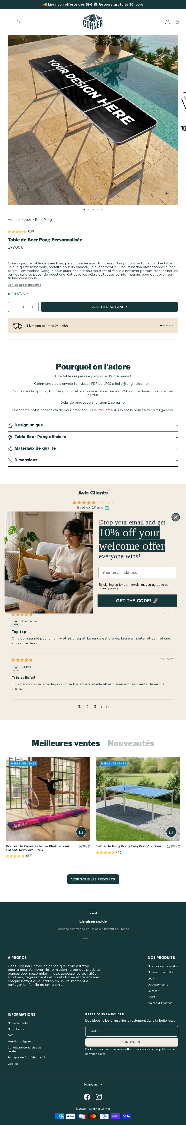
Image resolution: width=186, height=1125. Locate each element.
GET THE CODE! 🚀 (137, 600)
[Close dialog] (176, 517)
